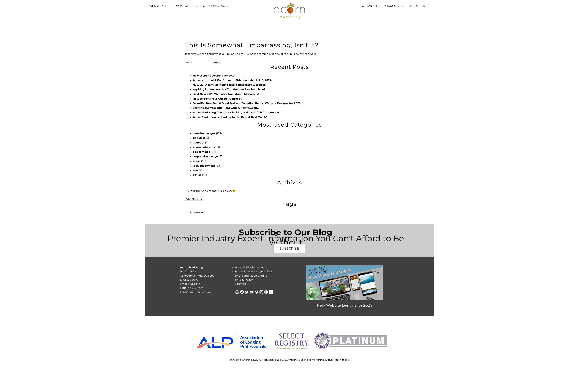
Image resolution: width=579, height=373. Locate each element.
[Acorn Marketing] (289, 28)
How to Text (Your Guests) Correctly (217, 98)
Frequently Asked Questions (253, 271)
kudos (197, 142)
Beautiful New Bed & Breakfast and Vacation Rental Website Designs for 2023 (247, 103)
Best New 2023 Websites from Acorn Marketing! (226, 94)
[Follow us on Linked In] (271, 292)
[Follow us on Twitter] (247, 292)
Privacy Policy (244, 279)
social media (201, 151)
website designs (204, 133)
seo (195, 170)
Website (194, 283)
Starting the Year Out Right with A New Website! (226, 107)
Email (183, 283)
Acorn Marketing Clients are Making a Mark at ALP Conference (236, 112)
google (197, 137)
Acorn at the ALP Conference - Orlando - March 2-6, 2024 (232, 80)
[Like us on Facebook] (242, 292)
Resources (392, 6)
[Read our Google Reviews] (237, 292)
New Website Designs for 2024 (214, 75)
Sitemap (240, 283)
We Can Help (370, 6)
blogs (197, 161)
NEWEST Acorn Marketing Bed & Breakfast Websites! (229, 84)
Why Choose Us (214, 6)
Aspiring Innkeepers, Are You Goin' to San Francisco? (229, 89)
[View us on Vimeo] (256, 292)
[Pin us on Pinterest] (266, 292)
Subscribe (289, 248)
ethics (197, 174)
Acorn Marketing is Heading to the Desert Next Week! (230, 117)
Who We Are (158, 6)
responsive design (205, 156)
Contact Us (417, 6)
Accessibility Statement (250, 267)
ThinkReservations (338, 359)
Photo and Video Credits (251, 275)
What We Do (185, 6)
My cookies (198, 213)
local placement (204, 165)
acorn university (204, 147)
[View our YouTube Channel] (251, 292)
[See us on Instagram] (261, 292)
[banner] (289, 341)
